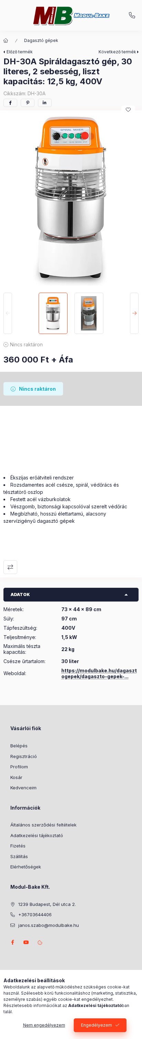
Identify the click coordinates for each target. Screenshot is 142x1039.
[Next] (134, 313)
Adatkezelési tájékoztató (36, 835)
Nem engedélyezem (44, 1025)
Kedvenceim (23, 787)
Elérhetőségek (25, 866)
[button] (71, 200)
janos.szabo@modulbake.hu (48, 925)
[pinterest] (27, 103)
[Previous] (7, 313)
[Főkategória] (5, 40)
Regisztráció (23, 756)
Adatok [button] (20, 594)
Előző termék (20, 51)
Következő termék (117, 51)
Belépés (19, 745)
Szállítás (19, 856)
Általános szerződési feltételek (43, 824)
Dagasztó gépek (41, 40)
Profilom (19, 766)
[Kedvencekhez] (128, 110)
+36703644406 (132, 15)
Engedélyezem (96, 1025)
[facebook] (10, 103)
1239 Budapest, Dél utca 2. (47, 904)
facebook (12, 942)
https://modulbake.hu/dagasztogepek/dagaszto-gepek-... (99, 673)
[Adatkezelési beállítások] (40, 942)
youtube (26, 942)
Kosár (16, 777)
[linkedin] (45, 103)
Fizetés (18, 845)
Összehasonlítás (10, 567)
